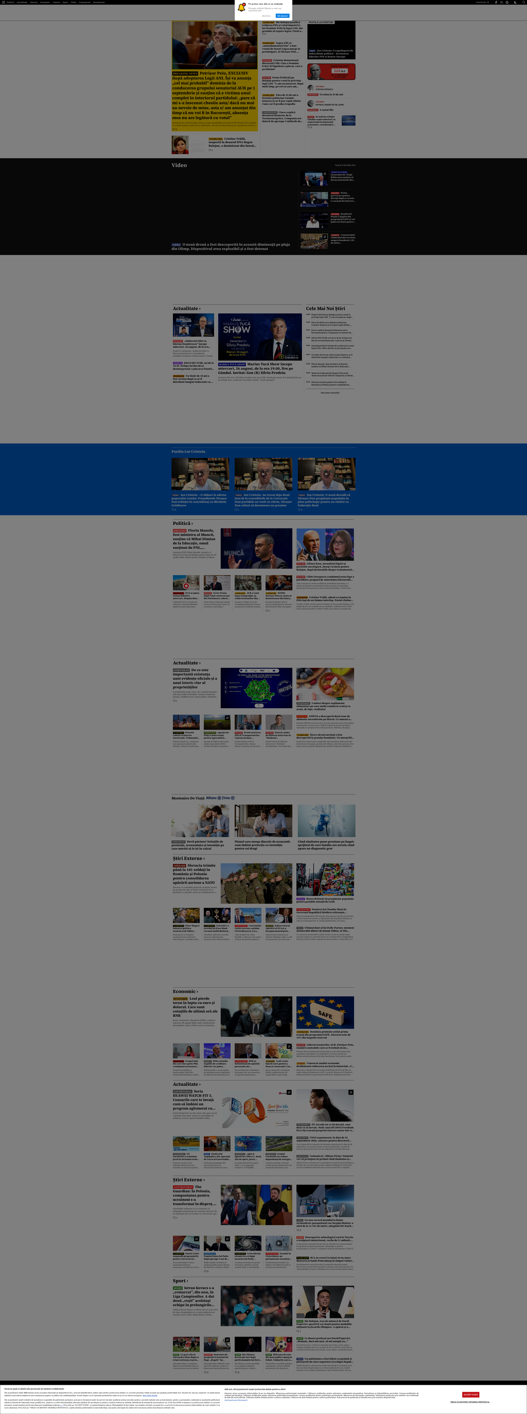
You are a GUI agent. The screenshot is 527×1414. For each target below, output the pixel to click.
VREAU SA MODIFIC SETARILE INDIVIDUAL (470, 1402)
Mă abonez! (282, 15)
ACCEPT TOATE (471, 1395)
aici (61, 1405)
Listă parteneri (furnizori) (236, 1400)
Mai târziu (266, 15)
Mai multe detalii (150, 1395)
